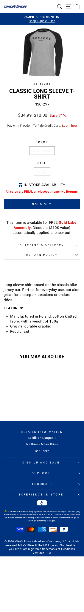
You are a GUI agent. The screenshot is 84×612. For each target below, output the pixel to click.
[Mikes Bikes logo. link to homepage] (15, 6)
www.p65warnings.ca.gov (41, 520)
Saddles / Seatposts (42, 437)
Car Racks (42, 451)
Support (41, 473)
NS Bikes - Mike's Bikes (42, 444)
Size (42, 163)
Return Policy (42, 254)
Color (42, 142)
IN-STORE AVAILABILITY (44, 185)
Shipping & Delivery (42, 245)
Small (42, 171)
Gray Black (42, 151)
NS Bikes (42, 84)
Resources (41, 484)
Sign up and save (41, 462)
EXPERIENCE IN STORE (41, 494)
